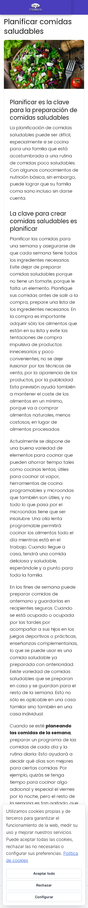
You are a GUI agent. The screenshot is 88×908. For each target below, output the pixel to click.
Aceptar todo (44, 873)
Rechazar (44, 885)
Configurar (44, 897)
